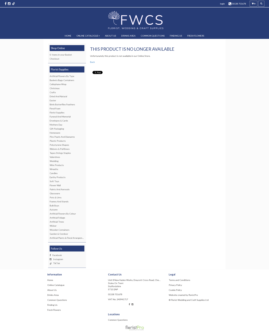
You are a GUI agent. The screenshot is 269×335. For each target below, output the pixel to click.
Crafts (53, 92)
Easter (53, 100)
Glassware (55, 193)
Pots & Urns (55, 197)
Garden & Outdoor (59, 234)
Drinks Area (128, 35)
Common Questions (153, 35)
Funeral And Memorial (60, 116)
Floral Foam (55, 108)
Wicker (53, 225)
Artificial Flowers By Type (62, 76)
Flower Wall (55, 185)
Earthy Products (58, 177)
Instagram (58, 259)
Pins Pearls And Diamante (62, 136)
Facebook (57, 255)
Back (92, 62)
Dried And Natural (58, 96)
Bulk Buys (54, 205)
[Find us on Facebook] (6, 3)
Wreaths (54, 169)
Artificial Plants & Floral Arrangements (68, 238)
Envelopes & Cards (59, 120)
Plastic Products (58, 141)
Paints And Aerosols (60, 189)
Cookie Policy (175, 290)
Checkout (54, 58)
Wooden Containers (59, 229)
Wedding (54, 161)
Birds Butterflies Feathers (62, 104)
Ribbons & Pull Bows (60, 149)
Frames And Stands (59, 201)
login (222, 3)
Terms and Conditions (179, 280)
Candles (54, 173)
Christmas (55, 88)
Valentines (55, 157)
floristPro (193, 295)
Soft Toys (54, 181)
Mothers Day (56, 124)
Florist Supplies (57, 112)
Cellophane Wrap (58, 84)
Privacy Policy (175, 285)
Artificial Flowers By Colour (63, 213)
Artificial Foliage (57, 217)
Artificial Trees (57, 221)
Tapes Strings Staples (60, 153)
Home (68, 35)
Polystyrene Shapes (59, 145)
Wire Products (57, 165)
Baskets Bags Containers (62, 80)
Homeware (55, 132)
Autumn (54, 209)
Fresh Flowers (195, 35)
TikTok (56, 263)
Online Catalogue (87, 35)
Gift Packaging (57, 128)
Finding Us (176, 35)
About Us (110, 35)
